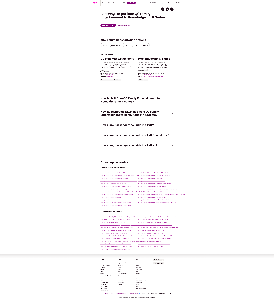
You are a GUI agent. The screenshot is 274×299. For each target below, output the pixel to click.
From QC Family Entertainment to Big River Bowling (152, 186)
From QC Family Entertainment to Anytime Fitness (151, 181)
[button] (137, 100)
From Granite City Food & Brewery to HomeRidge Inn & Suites (155, 225)
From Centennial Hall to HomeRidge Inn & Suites (114, 233)
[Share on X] (162, 9)
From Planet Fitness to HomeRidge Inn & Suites (151, 230)
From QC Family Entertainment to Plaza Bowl (150, 178)
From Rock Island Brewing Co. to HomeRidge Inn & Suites (116, 246)
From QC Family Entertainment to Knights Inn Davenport (116, 186)
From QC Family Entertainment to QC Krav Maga (113, 189)
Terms (106, 293)
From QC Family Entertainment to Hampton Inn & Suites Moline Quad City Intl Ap (123, 192)
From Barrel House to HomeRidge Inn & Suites (150, 246)
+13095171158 (109, 75)
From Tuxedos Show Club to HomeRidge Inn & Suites (115, 219)
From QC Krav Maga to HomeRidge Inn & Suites (113, 222)
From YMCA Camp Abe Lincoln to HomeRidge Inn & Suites (154, 244)
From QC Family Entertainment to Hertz (111, 197)
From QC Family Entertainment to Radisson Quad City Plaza (154, 183)
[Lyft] (95, 3)
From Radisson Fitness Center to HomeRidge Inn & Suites (153, 222)
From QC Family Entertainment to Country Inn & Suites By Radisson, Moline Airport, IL (161, 194)
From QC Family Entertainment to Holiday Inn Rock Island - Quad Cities (157, 189)
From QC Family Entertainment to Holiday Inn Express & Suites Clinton (120, 175)
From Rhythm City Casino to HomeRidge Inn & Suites (115, 249)
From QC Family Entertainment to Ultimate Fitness (152, 197)
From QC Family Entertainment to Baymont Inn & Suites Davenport (118, 181)
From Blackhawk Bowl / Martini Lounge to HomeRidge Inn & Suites (156, 236)
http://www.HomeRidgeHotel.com (153, 76)
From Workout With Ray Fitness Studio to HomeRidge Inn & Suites (118, 217)
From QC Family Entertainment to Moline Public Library (116, 202)
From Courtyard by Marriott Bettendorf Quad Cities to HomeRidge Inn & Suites (122, 241)
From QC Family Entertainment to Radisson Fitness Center (154, 200)
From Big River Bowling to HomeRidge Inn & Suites (114, 238)
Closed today (105, 72)
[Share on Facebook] (167, 9)
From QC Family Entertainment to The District (113, 183)
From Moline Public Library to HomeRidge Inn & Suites (115, 244)
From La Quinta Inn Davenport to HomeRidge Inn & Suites (116, 228)
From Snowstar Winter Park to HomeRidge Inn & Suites (153, 219)
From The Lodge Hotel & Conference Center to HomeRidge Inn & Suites (157, 217)
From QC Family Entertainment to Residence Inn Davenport (116, 205)
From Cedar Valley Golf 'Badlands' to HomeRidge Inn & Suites (155, 238)
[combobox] (178, 3)
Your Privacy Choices (133, 293)
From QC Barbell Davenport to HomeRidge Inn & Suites (115, 230)
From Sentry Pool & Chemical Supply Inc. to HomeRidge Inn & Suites (119, 225)
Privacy (111, 293)
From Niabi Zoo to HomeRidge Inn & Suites (149, 241)
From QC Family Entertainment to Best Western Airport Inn (154, 175)
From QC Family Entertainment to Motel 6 (112, 200)
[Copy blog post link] (172, 9)
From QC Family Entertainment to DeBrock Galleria (114, 178)
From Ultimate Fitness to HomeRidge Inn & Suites (151, 233)
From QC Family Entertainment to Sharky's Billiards (152, 192)
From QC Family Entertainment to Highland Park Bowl (153, 173)
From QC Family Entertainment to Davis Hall (112, 173)
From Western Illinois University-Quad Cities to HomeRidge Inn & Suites (158, 228)
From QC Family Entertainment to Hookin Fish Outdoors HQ (117, 194)
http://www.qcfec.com (112, 76)
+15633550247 (147, 75)
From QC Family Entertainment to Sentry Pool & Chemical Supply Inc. (157, 202)
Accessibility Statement (120, 293)
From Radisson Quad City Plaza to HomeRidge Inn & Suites (116, 236)
